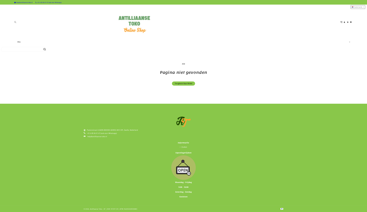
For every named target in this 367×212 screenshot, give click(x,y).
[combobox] (24, 49)
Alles (19, 42)
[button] (15, 22)
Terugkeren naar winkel (183, 83)
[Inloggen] (344, 22)
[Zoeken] (44, 49)
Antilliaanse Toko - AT (97, 209)
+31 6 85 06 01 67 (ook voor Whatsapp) (102, 133)
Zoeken (184, 147)
